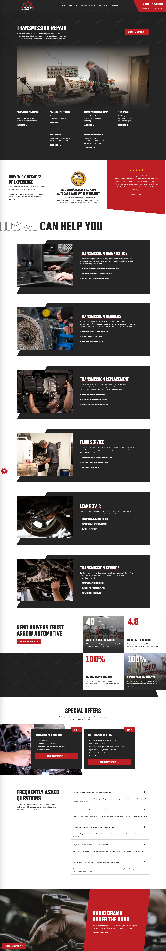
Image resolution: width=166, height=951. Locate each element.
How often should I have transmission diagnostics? (92, 792)
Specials (103, 6)
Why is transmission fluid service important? (90, 845)
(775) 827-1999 (152, 4)
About (72, 6)
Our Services (87, 6)
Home (62, 6)
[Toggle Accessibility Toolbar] (4, 471)
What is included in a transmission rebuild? (89, 810)
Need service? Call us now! (152, 8)
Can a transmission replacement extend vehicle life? (93, 827)
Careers (114, 6)
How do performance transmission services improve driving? (96, 862)
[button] (14, 946)
